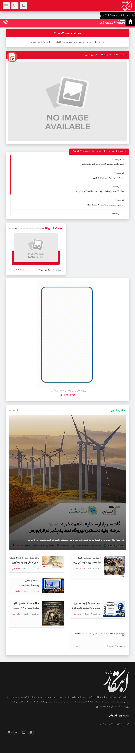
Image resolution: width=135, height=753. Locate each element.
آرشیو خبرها (14, 410)
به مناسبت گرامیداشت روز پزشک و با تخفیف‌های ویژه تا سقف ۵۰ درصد (86, 608)
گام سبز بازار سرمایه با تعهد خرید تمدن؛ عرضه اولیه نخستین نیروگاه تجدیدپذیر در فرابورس (76, 540)
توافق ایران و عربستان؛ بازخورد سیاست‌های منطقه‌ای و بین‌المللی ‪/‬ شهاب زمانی (67, 42)
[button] (10, 228)
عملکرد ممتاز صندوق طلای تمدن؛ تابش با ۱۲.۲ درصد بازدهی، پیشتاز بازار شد (26, 608)
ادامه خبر (16, 546)
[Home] (130, 22)
